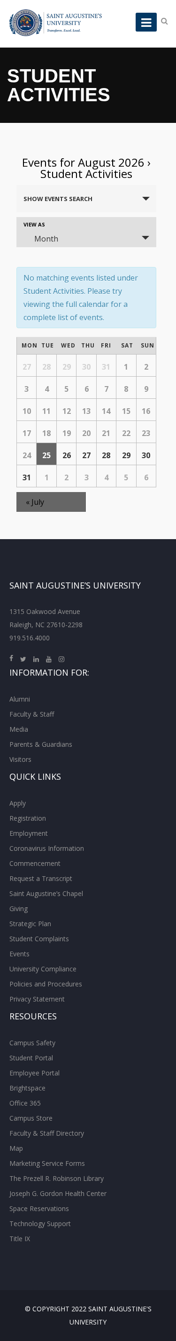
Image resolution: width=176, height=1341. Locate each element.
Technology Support (40, 1223)
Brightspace (27, 1087)
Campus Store (31, 1118)
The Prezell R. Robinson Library (56, 1178)
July (35, 502)
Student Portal (31, 1057)
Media (18, 729)
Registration (27, 818)
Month (46, 239)
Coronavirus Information (46, 848)
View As (34, 224)
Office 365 (25, 1103)
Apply (17, 803)
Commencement (35, 863)
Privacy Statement (37, 998)
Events (19, 953)
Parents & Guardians (40, 744)
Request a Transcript (40, 878)
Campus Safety (32, 1042)
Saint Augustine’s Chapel (46, 893)
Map (16, 1148)
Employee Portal (34, 1072)
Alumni (19, 699)
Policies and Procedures (45, 983)
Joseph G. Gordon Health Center (58, 1193)
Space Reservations (39, 1208)
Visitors (20, 759)
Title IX (19, 1238)
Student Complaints (39, 938)
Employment (28, 833)
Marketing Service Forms (47, 1163)
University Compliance (43, 968)
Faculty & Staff (31, 714)
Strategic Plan (30, 923)
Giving (18, 908)
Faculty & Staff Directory (46, 1133)
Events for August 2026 (83, 162)
